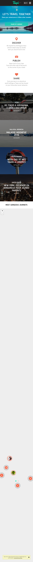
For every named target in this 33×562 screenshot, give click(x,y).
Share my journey (16, 24)
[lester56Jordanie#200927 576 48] (13, 473)
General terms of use (18, 558)
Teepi (16, 3)
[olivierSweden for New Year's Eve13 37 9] (10, 458)
